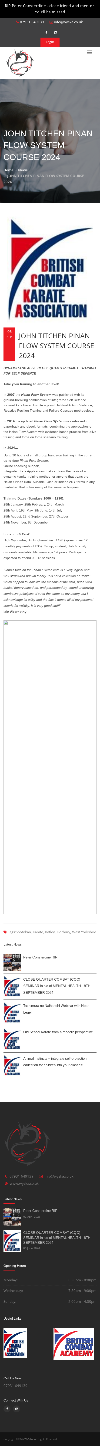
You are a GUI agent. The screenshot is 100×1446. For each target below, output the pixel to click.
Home (8, 170)
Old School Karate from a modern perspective (58, 1032)
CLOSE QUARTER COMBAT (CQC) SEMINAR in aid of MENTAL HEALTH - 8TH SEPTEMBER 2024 (56, 985)
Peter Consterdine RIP (40, 957)
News (22, 170)
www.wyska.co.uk (24, 1183)
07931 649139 (31, 22)
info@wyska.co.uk (68, 22)
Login (50, 42)
